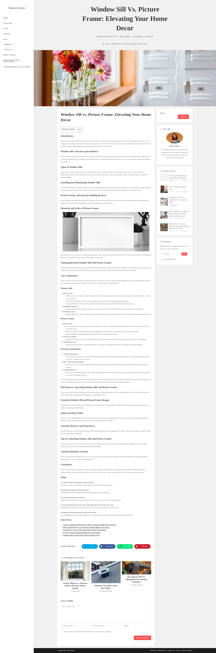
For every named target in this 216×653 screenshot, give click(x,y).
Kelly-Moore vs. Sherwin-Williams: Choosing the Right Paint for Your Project (178, 226)
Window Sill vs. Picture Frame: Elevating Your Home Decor (129, 44)
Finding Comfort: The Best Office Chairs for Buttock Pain (81, 535)
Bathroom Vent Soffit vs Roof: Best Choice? (105, 587)
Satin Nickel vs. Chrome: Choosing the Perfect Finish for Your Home (84, 530)
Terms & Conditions (187, 650)
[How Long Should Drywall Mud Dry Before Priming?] (164, 178)
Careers (178, 650)
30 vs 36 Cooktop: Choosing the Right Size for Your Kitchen (82, 533)
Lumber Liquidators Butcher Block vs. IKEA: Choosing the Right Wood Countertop (89, 525)
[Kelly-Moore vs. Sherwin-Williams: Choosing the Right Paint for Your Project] (164, 227)
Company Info (171, 650)
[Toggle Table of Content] (78, 130)
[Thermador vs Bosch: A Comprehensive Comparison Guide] (164, 201)
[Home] (103, 44)
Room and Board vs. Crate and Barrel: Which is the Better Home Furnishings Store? (179, 213)
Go (184, 254)
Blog (128, 36)
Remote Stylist (17, 8)
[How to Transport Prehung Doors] (164, 189)
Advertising (153, 650)
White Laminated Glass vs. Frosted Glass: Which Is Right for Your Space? (86, 527)
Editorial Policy (162, 650)
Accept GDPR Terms (169, 259)
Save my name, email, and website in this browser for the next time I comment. (87, 631)
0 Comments (137, 36)
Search (162, 113)
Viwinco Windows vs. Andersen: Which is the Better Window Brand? (75, 585)
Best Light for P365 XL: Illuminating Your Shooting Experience (136, 579)
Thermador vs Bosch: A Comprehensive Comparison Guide (178, 200)
